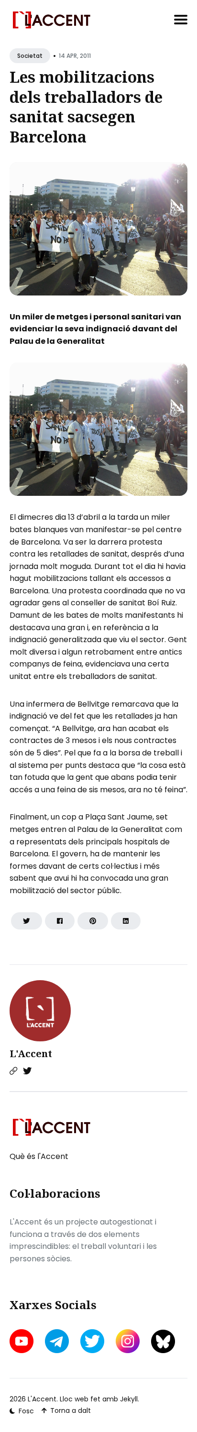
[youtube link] (22, 1341)
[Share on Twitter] (26, 920)
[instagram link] (128, 1341)
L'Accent (31, 1053)
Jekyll (129, 1399)
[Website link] (13, 1071)
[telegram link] (57, 1341)
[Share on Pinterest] (92, 920)
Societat (30, 56)
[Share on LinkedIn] (126, 920)
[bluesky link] (163, 1341)
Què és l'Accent (39, 1156)
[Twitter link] (27, 1071)
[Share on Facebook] (60, 920)
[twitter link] (92, 1341)
